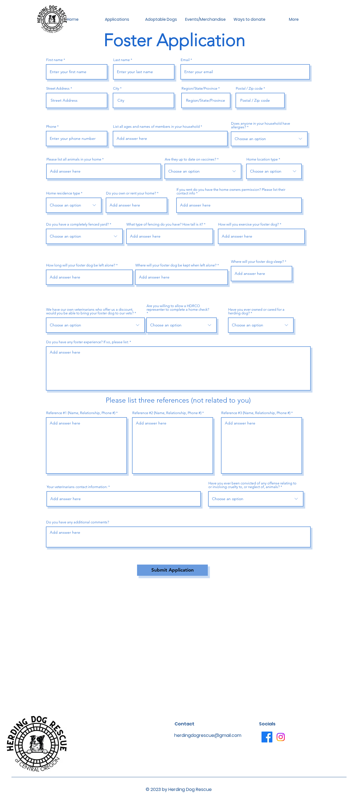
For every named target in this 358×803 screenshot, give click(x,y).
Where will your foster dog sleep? (257, 261)
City (116, 88)
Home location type (262, 159)
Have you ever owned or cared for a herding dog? (256, 311)
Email (185, 60)
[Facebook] (267, 737)
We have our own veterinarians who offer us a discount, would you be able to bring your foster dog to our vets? (90, 311)
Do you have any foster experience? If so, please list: (87, 342)
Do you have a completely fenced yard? (77, 224)
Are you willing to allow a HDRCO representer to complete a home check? (178, 308)
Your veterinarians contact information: (77, 487)
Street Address (58, 88)
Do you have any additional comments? (77, 522)
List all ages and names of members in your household (156, 126)
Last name (121, 60)
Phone (51, 126)
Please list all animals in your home (73, 159)
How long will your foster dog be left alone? (80, 265)
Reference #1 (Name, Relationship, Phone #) (80, 413)
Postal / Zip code (249, 88)
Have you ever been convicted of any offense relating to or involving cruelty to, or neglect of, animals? (252, 485)
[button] (117, 19)
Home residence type (63, 193)
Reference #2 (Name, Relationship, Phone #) (166, 413)
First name (54, 60)
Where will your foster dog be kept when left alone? (175, 265)
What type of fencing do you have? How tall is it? (164, 224)
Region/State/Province (199, 88)
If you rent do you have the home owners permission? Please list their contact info (230, 191)
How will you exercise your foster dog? (248, 224)
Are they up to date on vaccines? (190, 159)
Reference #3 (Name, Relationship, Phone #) (255, 413)
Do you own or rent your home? (131, 193)
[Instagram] (280, 737)
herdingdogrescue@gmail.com (207, 735)
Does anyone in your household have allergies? (260, 125)
